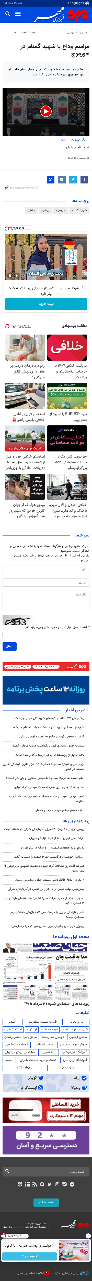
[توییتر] (50, 1184)
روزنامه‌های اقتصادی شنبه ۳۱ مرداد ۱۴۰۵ (56, 1004)
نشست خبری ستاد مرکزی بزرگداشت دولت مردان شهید (48, 745)
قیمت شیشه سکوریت (42, 1021)
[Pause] (10, 276)
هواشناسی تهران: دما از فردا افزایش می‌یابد (56, 838)
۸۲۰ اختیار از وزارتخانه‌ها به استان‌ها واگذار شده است (49, 755)
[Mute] (17, 276)
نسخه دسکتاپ (46, 1202)
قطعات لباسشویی (16, 1044)
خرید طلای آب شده (75, 1029)
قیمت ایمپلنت (44, 1044)
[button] (46, 111)
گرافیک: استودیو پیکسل (30, 1273)
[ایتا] (20, 1184)
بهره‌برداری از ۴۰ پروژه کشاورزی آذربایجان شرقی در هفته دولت (44, 829)
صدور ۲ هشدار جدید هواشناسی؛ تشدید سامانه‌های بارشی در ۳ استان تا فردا (44, 901)
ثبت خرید (46, 304)
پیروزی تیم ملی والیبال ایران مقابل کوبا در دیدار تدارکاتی (48, 926)
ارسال (9, 646)
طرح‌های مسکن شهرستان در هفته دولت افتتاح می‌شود (48, 727)
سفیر (11, 1021)
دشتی (31, 210)
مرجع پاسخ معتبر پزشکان (20, 1037)
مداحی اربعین (78, 1037)
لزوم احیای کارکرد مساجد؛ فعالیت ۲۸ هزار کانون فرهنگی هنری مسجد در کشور (43, 767)
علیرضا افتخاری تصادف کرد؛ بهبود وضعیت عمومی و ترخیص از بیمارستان (44, 868)
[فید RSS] (35, 1184)
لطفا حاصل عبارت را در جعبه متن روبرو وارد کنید (56, 627)
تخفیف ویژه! (29, 1256)
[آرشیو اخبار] (27, 1184)
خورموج (60, 210)
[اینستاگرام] (57, 1184)
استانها (83, 33)
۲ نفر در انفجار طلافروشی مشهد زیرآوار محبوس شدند (49, 879)
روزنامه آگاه (24, 1067)
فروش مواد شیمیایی (73, 1044)
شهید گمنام (79, 210)
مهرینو (9, 1060)
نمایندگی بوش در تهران (20, 1052)
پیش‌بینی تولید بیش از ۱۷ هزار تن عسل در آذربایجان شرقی (46, 889)
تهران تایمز (68, 1067)
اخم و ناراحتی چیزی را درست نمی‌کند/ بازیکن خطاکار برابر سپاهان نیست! (47, 915)
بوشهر (70, 33)
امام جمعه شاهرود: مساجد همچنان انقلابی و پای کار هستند (45, 778)
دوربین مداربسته (53, 1037)
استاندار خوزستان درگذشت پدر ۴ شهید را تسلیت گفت (49, 856)
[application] (46, 112)
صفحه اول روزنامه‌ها (71, 937)
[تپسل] (6, 228)
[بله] (64, 1184)
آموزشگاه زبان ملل (75, 1060)
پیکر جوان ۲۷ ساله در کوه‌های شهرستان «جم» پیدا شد (49, 718)
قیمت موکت (49, 1029)
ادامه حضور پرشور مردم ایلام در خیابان (59, 810)
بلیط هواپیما (48, 1052)
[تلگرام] (72, 1184)
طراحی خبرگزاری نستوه (67, 1273)
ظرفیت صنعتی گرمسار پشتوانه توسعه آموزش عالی (51, 736)
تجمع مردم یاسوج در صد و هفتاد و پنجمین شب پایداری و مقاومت (46, 799)
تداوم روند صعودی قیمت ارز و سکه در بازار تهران (52, 847)
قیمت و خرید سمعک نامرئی (38, 1060)
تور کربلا (32, 1029)
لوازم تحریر (77, 1021)
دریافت (71, 140)
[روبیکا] (42, 1184)
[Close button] (88, 1235)
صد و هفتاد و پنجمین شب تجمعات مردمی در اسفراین (49, 787)
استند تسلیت (13, 1029)
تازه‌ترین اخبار (77, 710)
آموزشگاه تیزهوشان (74, 1052)
